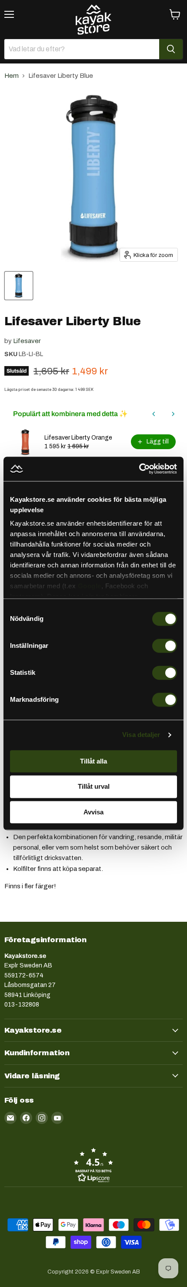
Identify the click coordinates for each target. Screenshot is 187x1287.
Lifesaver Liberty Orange (78, 437)
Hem (11, 75)
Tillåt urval (94, 786)
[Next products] (173, 414)
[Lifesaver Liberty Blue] (19, 286)
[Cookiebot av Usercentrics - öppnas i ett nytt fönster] (139, 468)
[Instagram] (42, 1118)
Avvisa (93, 812)
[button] (93, 1165)
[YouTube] (57, 1118)
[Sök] (171, 49)
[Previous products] (154, 414)
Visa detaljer (141, 734)
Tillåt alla (93, 761)
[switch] (164, 646)
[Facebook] (26, 1118)
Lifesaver (27, 340)
